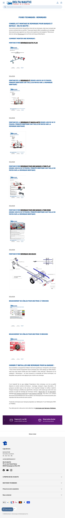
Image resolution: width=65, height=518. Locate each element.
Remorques (21, 34)
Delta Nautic (8, 513)
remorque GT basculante (30, 122)
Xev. (27, 513)
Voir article (12, 76)
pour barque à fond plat (35, 393)
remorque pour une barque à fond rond (35, 210)
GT (46, 391)
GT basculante (52, 391)
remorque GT (26, 80)
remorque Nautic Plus (29, 43)
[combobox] (32, 7)
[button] (61, 3)
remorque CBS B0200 (28, 254)
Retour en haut (32, 434)
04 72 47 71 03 (6, 452)
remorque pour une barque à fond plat (35, 166)
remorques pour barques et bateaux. (45, 408)
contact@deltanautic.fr (9, 459)
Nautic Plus (42, 391)
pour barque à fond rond (21, 393)
